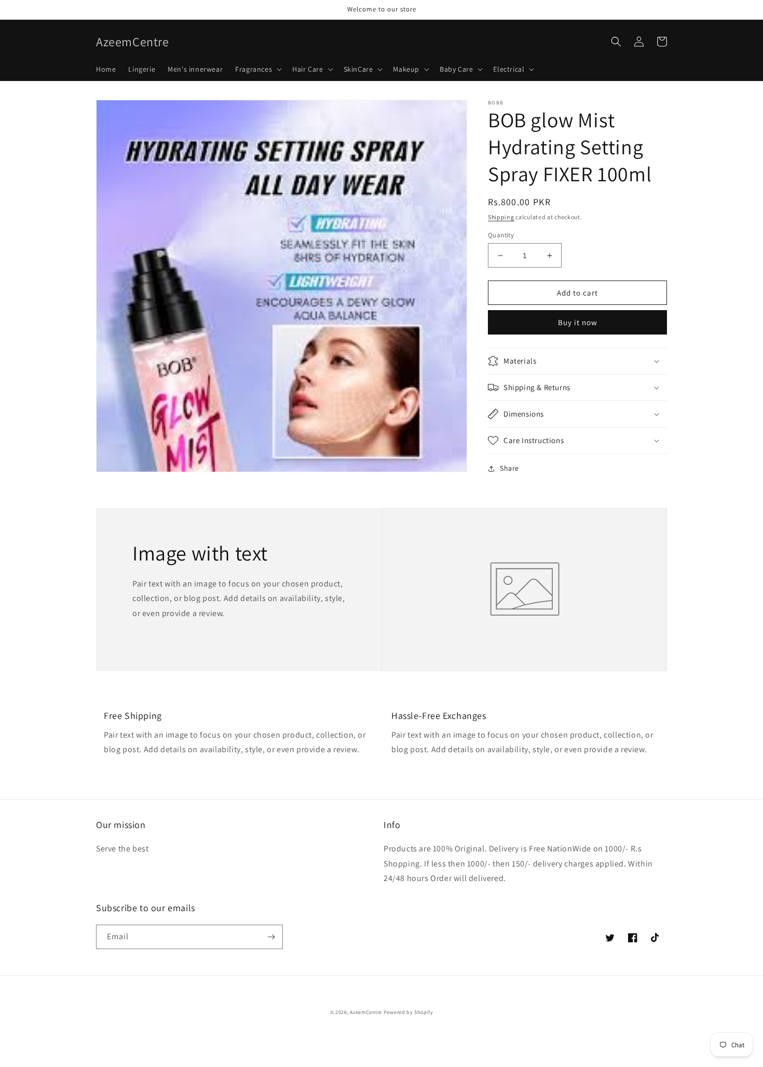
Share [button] (509, 468)
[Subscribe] (271, 937)
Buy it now (577, 322)
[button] (257, 69)
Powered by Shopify (408, 1012)
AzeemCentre (366, 1012)
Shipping (501, 217)
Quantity (501, 235)
